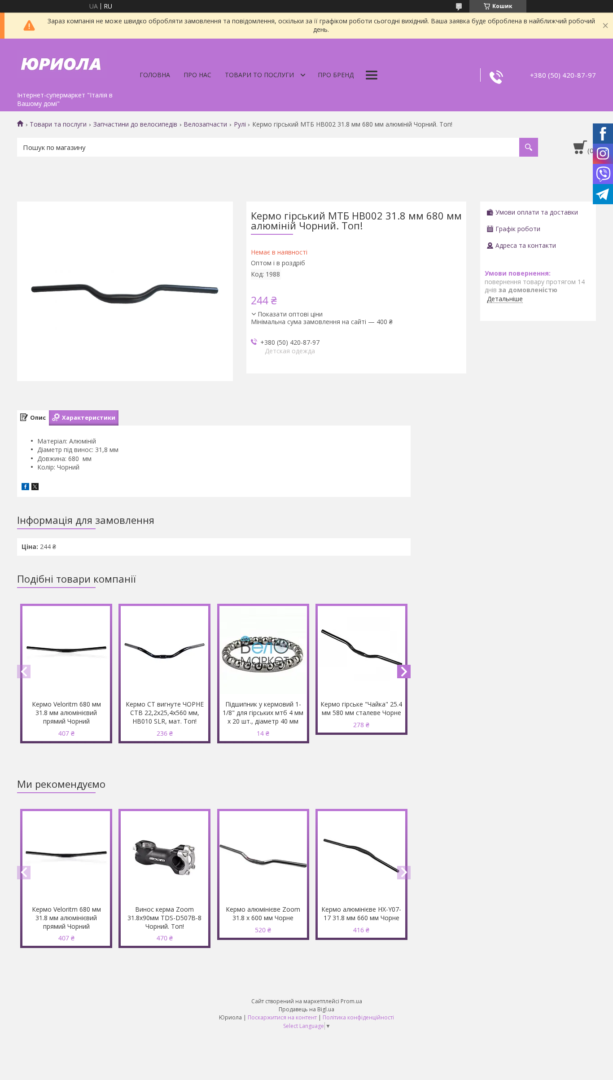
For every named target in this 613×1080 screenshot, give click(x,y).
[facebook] (25, 487)
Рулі (240, 124)
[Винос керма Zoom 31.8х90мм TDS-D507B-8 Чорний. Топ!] (164, 856)
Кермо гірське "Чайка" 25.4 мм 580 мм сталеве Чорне (361, 708)
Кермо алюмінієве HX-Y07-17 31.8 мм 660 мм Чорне (361, 913)
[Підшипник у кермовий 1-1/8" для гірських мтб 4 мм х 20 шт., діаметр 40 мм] (263, 651)
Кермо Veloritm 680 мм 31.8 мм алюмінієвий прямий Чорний (66, 712)
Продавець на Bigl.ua (306, 1009)
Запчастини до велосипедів (135, 124)
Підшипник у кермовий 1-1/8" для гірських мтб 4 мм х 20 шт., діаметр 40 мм (263, 712)
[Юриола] (62, 63)
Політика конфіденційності (358, 1017)
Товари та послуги (58, 124)
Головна (155, 74)
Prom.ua (351, 1001)
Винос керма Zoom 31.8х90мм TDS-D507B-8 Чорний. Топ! (164, 918)
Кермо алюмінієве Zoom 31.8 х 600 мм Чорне (263, 913)
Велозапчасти (205, 124)
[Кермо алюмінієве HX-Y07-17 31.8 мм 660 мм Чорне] (361, 856)
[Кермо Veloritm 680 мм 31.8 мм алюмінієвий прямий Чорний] (66, 651)
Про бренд (336, 74)
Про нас (197, 74)
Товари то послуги (259, 74)
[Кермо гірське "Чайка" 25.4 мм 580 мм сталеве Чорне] (361, 651)
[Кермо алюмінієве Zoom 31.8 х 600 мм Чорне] (263, 856)
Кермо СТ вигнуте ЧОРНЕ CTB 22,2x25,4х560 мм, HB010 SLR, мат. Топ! (165, 712)
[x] (35, 487)
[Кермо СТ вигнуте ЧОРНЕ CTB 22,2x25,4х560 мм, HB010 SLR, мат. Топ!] (164, 651)
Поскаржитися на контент (282, 1017)
